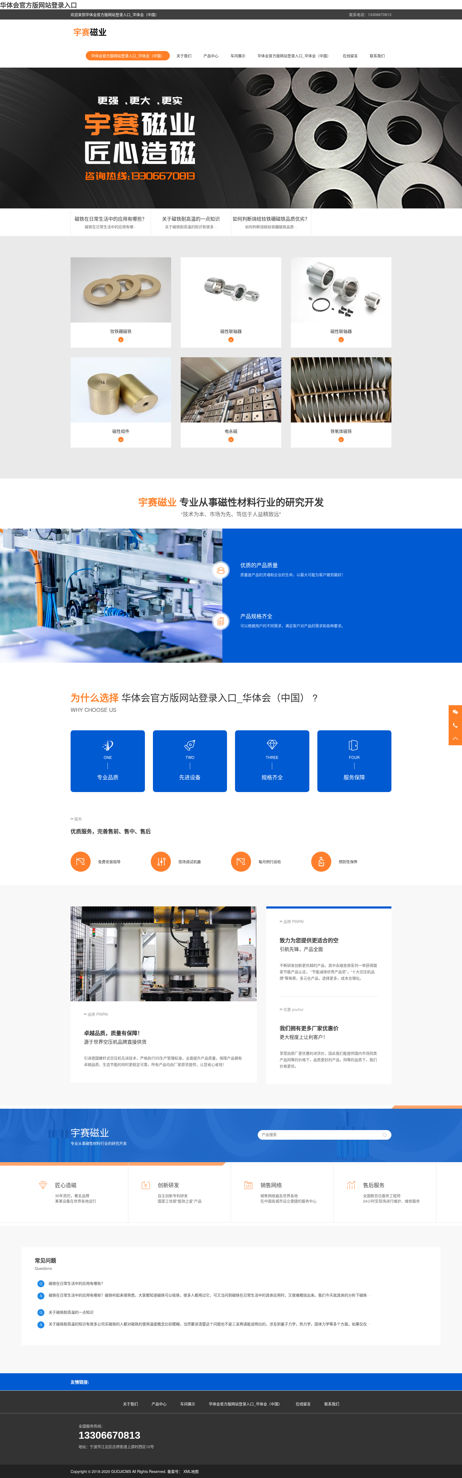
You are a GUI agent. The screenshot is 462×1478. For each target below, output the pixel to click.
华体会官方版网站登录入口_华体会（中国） (127, 55)
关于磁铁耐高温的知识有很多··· (191, 226)
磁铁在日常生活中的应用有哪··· (111, 226)
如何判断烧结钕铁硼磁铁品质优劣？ (271, 218)
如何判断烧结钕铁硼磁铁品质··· (271, 226)
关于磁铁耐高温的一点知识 (191, 218)
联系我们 (377, 55)
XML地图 (191, 1471)
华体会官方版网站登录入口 (38, 4)
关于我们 (183, 55)
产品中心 (210, 55)
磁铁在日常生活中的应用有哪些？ (111, 218)
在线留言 (350, 55)
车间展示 (237, 55)
